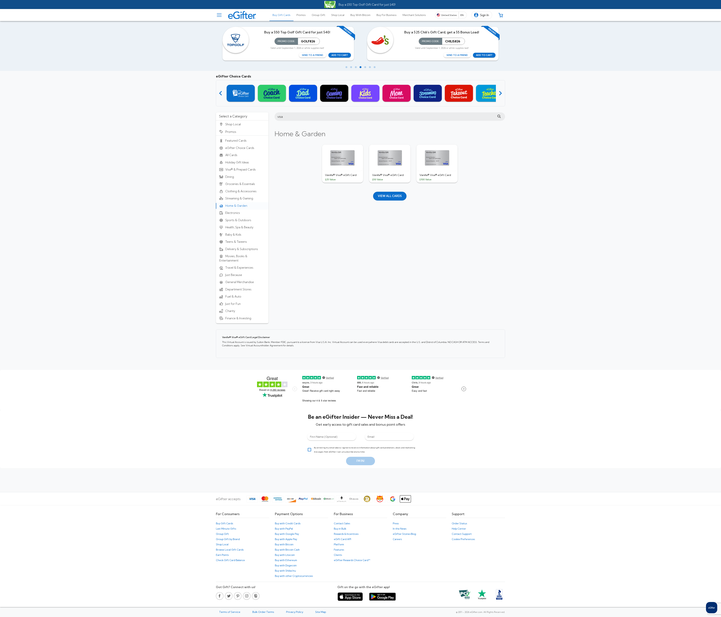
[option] (242, 124)
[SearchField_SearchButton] (499, 116)
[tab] (281, 15)
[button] (481, 15)
